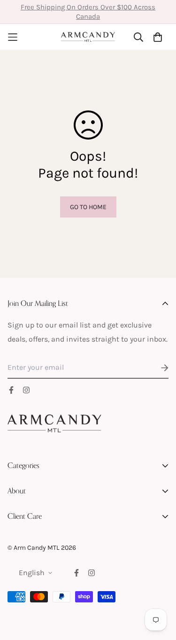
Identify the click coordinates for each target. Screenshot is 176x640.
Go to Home (88, 207)
